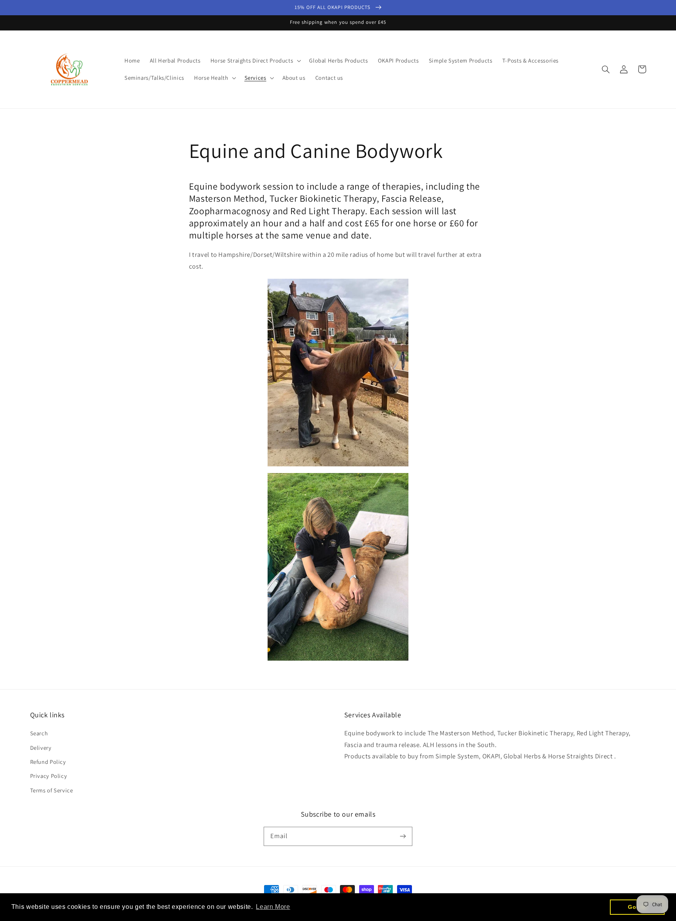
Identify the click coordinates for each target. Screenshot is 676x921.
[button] (254, 60)
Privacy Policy (48, 775)
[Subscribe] (403, 836)
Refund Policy (48, 761)
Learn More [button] (273, 906)
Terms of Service (51, 790)
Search (39, 733)
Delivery (41, 747)
